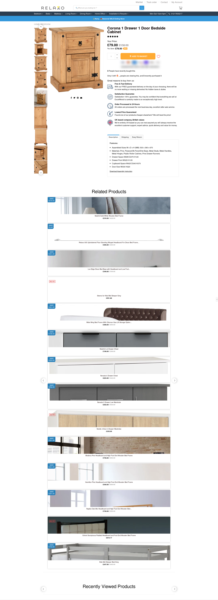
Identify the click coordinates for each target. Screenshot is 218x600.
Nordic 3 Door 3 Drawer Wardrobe (109, 429)
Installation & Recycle (118, 13)
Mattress (58, 13)
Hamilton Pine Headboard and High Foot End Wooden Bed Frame (109, 482)
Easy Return (137, 137)
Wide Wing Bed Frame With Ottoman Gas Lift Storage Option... (109, 322)
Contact (164, 2)
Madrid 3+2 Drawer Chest (109, 349)
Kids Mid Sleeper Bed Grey (109, 562)
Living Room (70, 13)
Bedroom (38, 13)
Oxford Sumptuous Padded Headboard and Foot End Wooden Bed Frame (109, 535)
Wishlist (139, 2)
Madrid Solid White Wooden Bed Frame (109, 216)
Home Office (100, 13)
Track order (152, 2)
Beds (48, 13)
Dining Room (85, 13)
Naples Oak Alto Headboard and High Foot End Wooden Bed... (109, 509)
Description (113, 137)
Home (37, 24)
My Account (177, 2)
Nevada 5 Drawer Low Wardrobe (109, 402)
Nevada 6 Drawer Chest (109, 375)
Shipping (125, 137)
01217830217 (176, 14)
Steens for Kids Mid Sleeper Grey (109, 296)
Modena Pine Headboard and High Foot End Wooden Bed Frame (109, 455)
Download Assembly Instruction (121, 171)
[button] (113, 36)
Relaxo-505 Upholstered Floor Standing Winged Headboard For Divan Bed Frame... (109, 242)
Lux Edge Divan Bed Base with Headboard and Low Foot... (109, 269)
